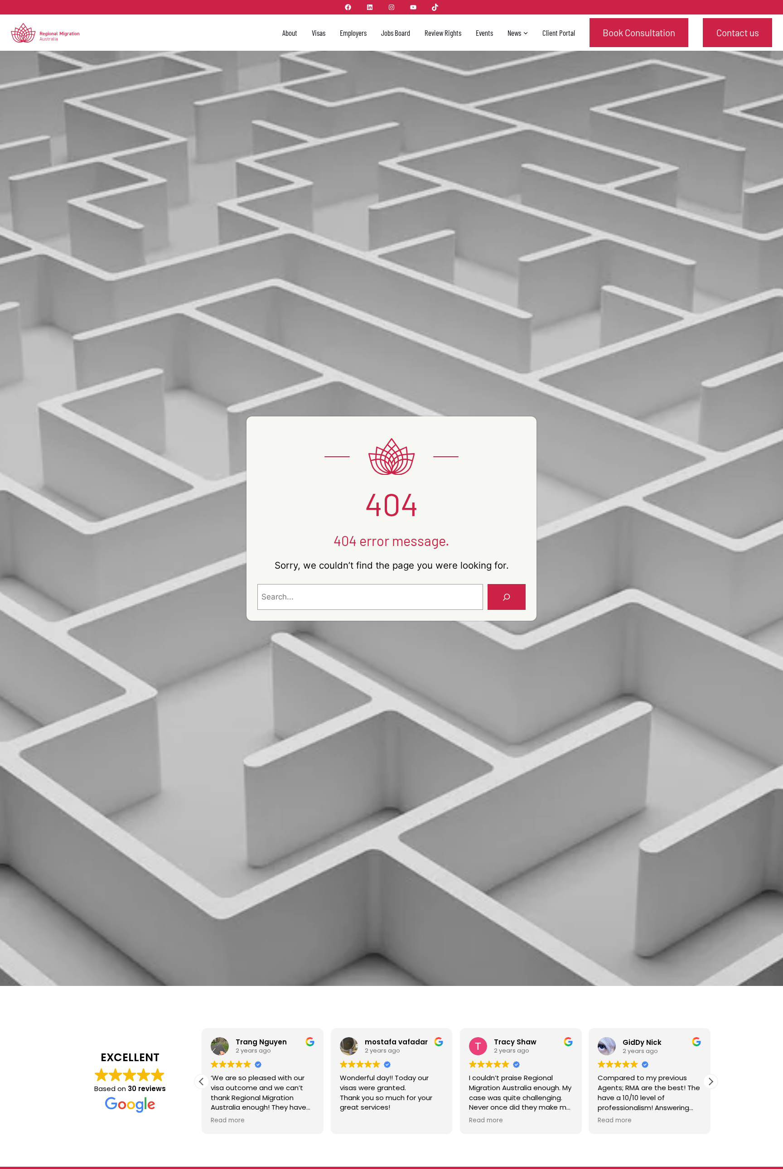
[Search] (507, 597)
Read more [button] (414, 1120)
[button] (710, 1081)
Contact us (737, 32)
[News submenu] (525, 32)
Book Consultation (639, 32)
